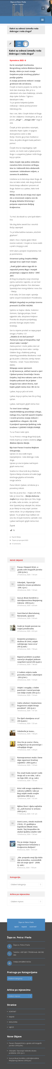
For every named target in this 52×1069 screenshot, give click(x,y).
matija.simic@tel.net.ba (22, 962)
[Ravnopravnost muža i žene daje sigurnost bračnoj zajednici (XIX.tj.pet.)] (12, 759)
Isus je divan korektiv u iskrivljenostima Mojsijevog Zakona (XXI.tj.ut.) (29, 600)
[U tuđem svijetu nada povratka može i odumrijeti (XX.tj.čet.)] (12, 674)
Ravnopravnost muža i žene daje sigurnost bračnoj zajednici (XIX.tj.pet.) (29, 760)
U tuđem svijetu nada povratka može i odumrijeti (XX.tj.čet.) (29, 675)
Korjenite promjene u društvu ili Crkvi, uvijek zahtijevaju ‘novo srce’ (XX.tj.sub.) (27, 643)
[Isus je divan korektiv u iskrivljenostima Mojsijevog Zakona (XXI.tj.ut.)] (12, 599)
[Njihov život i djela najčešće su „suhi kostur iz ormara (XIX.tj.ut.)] (12, 808)
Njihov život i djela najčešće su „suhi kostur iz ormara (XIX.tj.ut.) (29, 809)
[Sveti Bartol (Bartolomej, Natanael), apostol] (12, 615)
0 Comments (16, 544)
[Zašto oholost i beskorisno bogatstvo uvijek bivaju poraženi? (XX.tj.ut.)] (12, 704)
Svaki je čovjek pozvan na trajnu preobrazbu (28, 627)
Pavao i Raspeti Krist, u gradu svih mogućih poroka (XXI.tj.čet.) (29, 569)
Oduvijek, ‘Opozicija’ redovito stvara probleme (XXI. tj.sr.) (29, 585)
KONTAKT (33, 927)
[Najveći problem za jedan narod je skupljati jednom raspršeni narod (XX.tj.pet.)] (12, 658)
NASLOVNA (13, 1022)
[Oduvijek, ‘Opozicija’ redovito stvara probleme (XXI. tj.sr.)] (12, 584)
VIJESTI (16, 927)
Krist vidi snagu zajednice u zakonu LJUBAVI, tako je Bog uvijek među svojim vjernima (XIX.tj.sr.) (29, 792)
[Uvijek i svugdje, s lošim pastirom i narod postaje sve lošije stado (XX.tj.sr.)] (12, 689)
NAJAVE (24, 927)
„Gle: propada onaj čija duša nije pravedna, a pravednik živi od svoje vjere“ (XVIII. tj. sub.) (29, 861)
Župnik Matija (16, 537)
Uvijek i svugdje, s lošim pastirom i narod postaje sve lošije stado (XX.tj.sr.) (28, 690)
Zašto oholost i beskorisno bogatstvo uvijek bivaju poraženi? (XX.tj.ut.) (29, 705)
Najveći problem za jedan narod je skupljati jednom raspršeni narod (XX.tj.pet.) (29, 659)
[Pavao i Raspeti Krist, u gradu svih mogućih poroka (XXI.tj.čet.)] (12, 569)
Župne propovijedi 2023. (20, 540)
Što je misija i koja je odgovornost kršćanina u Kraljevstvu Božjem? (28, 844)
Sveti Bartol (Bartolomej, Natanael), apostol (28, 614)
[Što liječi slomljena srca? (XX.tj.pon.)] (12, 720)
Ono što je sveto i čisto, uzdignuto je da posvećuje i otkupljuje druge (29, 744)
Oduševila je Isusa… (26, 731)
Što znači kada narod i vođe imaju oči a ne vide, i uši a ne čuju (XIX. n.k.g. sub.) (29, 775)
